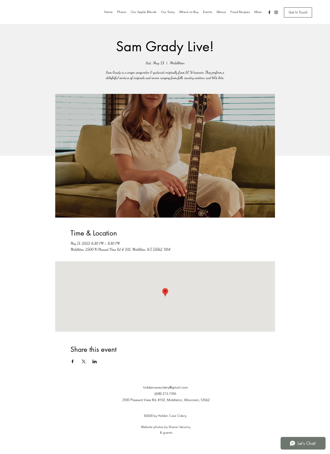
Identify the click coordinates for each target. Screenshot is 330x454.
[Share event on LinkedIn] (94, 361)
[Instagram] (276, 12)
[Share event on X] (83, 361)
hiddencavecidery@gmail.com (165, 387)
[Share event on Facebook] (72, 361)
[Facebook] (269, 12)
